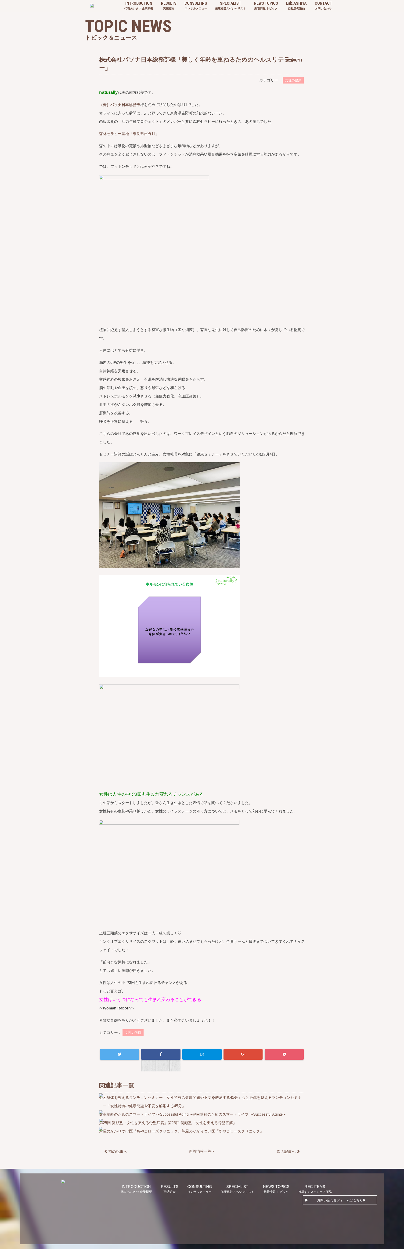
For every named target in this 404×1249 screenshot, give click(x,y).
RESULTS (169, 5)
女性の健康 (293, 80)
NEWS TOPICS (266, 5)
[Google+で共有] (243, 1054)
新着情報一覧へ (202, 1151)
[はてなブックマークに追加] (201, 1054)
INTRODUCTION (138, 5)
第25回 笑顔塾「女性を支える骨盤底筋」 (202, 1123)
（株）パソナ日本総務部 (119, 105)
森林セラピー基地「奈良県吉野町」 (129, 134)
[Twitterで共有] (119, 1054)
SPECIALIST (230, 5)
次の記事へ (286, 1152)
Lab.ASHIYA (296, 5)
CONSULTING (195, 5)
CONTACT (323, 5)
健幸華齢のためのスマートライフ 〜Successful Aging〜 (239, 1114)
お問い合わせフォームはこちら (340, 1200)
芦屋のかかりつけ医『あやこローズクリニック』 (222, 1131)
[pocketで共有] (284, 1054)
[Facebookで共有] (160, 1054)
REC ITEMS (315, 1189)
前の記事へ (117, 1152)
